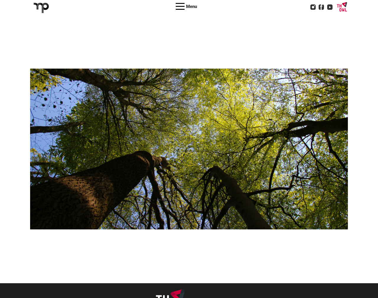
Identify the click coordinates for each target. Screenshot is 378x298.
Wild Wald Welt (163, 141)
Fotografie (172, 158)
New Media (227, 158)
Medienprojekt (199, 158)
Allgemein (149, 158)
